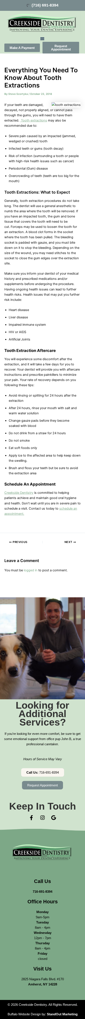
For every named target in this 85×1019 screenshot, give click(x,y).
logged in (30, 570)
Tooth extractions (33, 120)
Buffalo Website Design (24, 1014)
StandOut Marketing (62, 1014)
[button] (42, 38)
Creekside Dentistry (18, 493)
